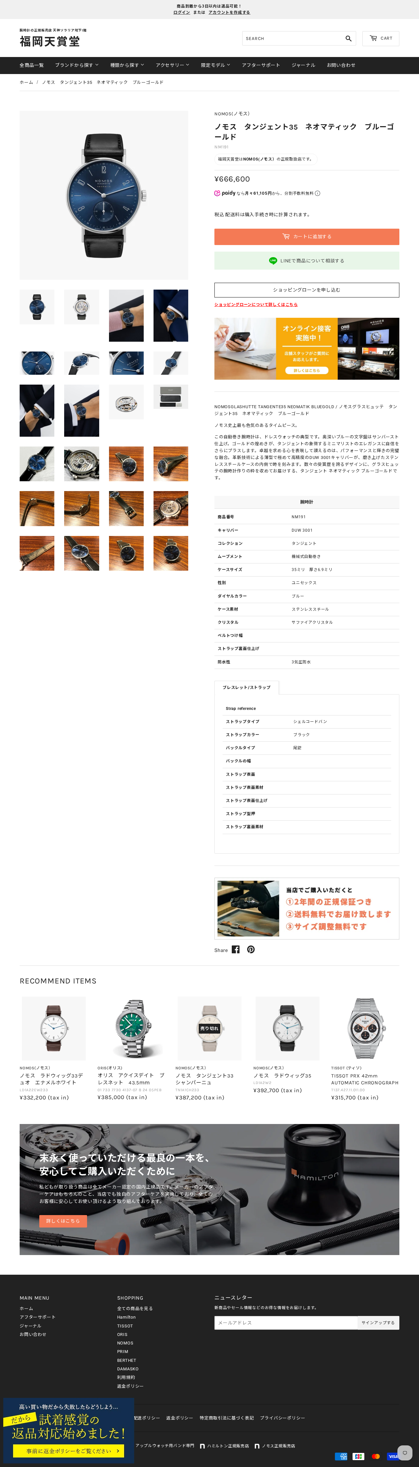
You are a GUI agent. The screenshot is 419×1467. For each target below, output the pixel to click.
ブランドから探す (75, 65)
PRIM (122, 1351)
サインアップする (378, 1323)
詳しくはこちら (63, 1221)
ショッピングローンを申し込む (306, 290)
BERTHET (127, 1360)
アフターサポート (261, 65)
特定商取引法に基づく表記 (227, 1418)
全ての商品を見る (135, 1308)
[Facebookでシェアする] (235, 949)
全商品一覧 (32, 65)
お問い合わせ (341, 65)
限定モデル (214, 65)
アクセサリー (171, 65)
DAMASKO (128, 1368)
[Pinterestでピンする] (251, 949)
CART (385, 38)
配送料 (232, 214)
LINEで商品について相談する (313, 260)
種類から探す (125, 65)
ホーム (26, 82)
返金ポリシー (130, 1386)
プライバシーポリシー (282, 1418)
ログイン (181, 12)
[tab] (246, 688)
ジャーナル (304, 65)
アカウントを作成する (229, 12)
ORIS (122, 1334)
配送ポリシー (146, 1418)
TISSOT (125, 1326)
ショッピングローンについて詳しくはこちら (256, 304)
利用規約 (126, 1377)
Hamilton (126, 1317)
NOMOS (125, 1343)
